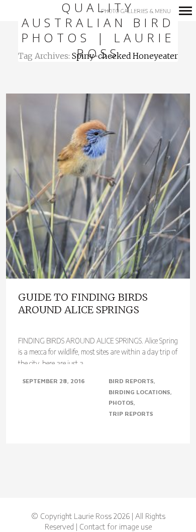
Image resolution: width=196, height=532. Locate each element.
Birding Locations (139, 392)
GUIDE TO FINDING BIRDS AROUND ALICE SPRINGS (83, 303)
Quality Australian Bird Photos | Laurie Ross (98, 30)
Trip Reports (131, 413)
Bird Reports (131, 381)
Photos (121, 402)
